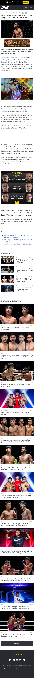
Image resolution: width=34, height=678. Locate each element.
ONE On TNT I (27, 68)
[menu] (31, 7)
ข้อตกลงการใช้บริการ (24, 669)
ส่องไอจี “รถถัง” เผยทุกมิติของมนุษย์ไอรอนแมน (17, 244)
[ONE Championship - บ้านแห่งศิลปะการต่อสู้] (5, 7)
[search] (26, 7)
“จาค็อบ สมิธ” (23, 111)
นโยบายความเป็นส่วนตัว (10, 669)
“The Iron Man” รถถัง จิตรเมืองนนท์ (11, 58)
